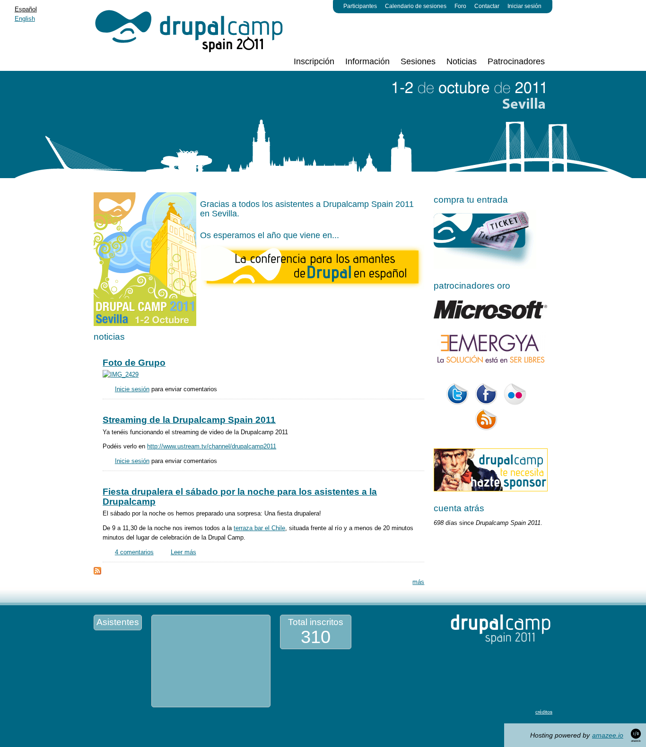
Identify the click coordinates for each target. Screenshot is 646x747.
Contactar (486, 6)
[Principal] (190, 27)
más (418, 581)
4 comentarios (134, 552)
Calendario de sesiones (415, 6)
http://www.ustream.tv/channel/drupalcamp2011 (211, 446)
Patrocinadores (516, 61)
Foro (460, 6)
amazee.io (607, 735)
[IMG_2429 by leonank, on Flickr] (121, 374)
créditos (543, 711)
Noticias (461, 61)
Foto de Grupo (134, 363)
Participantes (360, 6)
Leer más (183, 552)
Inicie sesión (132, 389)
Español (26, 9)
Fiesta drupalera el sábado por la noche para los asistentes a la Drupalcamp (240, 496)
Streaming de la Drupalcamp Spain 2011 (189, 420)
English (25, 18)
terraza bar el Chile (259, 528)
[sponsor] (491, 489)
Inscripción (314, 61)
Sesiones (418, 61)
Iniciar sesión (524, 6)
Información (367, 61)
